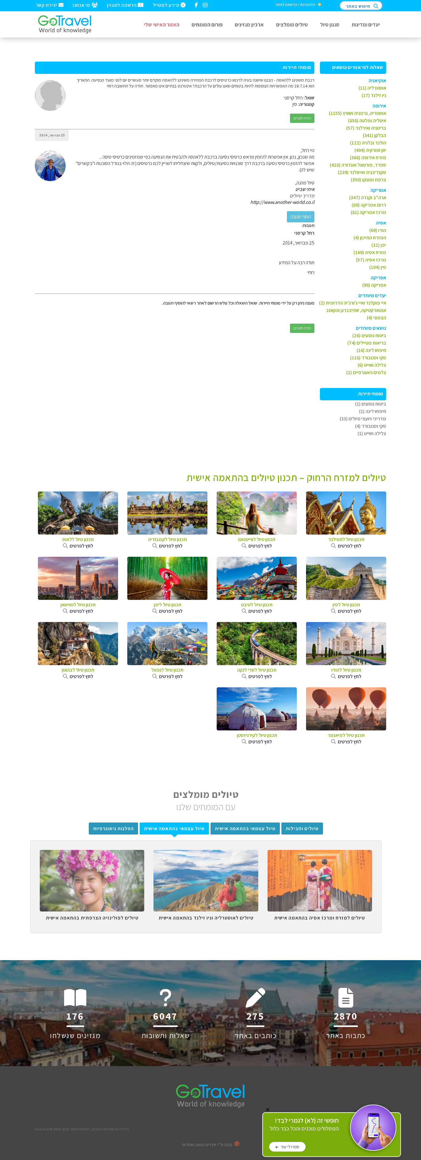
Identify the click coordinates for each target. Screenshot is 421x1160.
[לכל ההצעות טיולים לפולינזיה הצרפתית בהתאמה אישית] (92, 854)
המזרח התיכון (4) (370, 237)
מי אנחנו (82, 4)
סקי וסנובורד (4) (370, 426)
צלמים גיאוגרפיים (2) (366, 372)
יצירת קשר (47, 4)
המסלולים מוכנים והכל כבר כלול (304, 1124)
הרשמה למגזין (122, 4)
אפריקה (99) (374, 285)
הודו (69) (377, 230)
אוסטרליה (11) (372, 88)
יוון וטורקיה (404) (370, 150)
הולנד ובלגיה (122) (368, 142)
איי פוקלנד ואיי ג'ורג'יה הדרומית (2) (352, 303)
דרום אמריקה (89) (369, 205)
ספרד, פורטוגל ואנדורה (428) (358, 165)
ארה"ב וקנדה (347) (367, 197)
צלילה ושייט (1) (372, 433)
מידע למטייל (167, 4)
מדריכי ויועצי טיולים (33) (363, 418)
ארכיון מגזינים (249, 24)
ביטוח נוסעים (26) (369, 335)
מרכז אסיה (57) (371, 260)
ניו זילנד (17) (374, 95)
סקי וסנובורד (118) (368, 357)
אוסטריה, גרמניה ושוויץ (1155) (357, 113)
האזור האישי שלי (161, 24)
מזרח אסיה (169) (370, 252)
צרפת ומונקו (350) (368, 179)
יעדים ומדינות (366, 24)
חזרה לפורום (302, 118)
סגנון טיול (329, 24)
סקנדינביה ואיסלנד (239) (362, 172)
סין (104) (377, 267)
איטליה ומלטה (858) (367, 120)
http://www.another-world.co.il (282, 202)
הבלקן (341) (374, 135)
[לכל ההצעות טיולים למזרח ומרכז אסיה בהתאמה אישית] (320, 854)
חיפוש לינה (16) (371, 350)
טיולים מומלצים (292, 24)
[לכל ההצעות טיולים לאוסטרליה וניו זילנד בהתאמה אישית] (205, 854)
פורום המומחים (207, 24)
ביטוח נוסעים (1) (370, 404)
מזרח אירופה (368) (368, 157)
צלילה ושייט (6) (372, 365)
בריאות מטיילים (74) (366, 343)
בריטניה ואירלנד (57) (366, 128)
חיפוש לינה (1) (372, 411)
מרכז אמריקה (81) (368, 212)
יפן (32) (378, 245)
